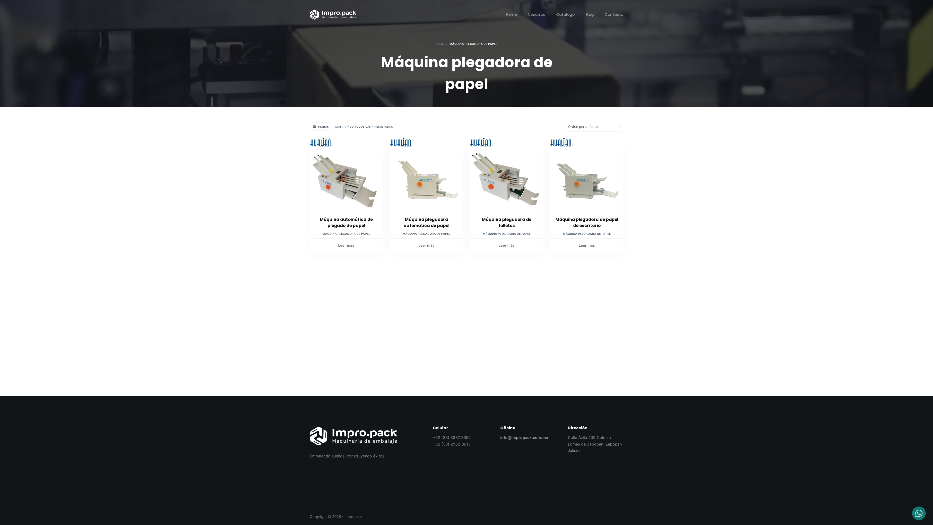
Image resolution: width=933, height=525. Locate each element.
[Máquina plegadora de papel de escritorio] (586, 174)
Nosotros (536, 14)
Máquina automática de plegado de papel (346, 223)
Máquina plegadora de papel (346, 234)
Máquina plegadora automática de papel (426, 223)
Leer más (346, 245)
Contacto (614, 14)
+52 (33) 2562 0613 (451, 444)
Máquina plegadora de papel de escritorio (586, 223)
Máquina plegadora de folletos (506, 223)
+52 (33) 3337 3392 (452, 437)
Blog (590, 14)
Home (511, 14)
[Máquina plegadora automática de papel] (426, 174)
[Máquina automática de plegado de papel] (346, 174)
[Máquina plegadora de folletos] (506, 174)
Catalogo (565, 14)
